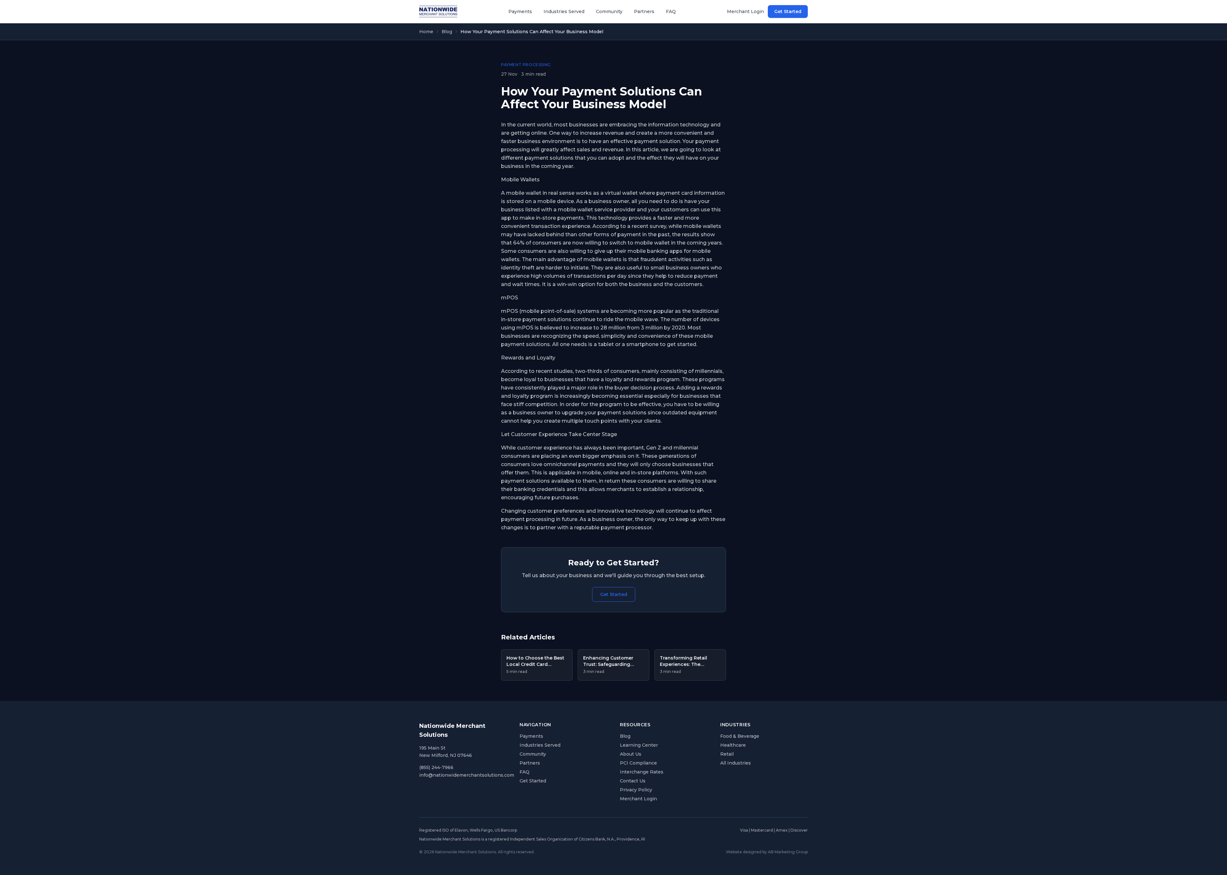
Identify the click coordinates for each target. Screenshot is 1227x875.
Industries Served (564, 11)
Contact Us (632, 781)
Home (426, 31)
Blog (447, 31)
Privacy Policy (636, 790)
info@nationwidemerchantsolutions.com (466, 775)
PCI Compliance (638, 763)
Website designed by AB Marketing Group (767, 851)
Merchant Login (745, 11)
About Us (630, 754)
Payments (520, 11)
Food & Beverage (739, 736)
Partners (644, 11)
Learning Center (639, 745)
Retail (727, 754)
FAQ (671, 11)
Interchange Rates (641, 772)
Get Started (787, 11)
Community (609, 11)
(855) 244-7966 (436, 767)
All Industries (735, 763)
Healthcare (733, 745)
